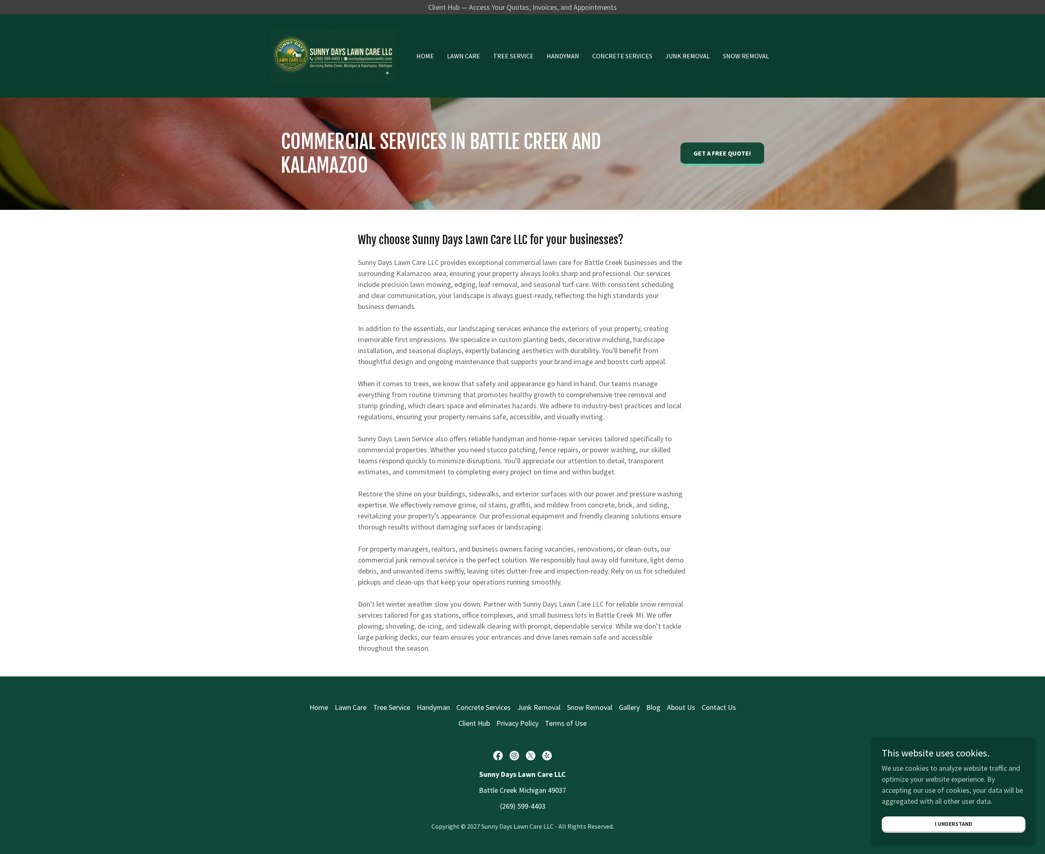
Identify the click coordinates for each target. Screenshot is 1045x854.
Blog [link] (653, 707)
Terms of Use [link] (566, 723)
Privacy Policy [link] (517, 723)
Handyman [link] (563, 56)
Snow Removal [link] (746, 56)
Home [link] (425, 56)
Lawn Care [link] (463, 56)
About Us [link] (681, 707)
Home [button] (318, 707)
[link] (334, 55)
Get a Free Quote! (722, 153)
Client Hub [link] (474, 723)
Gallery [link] (629, 707)
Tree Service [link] (513, 56)
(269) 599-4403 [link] (522, 806)
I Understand (953, 823)
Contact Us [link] (719, 707)
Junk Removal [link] (687, 56)
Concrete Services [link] (622, 56)
